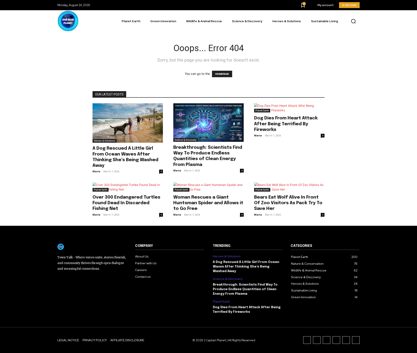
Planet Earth (262, 110)
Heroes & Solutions (104, 140)
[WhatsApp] (356, 340)
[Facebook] (307, 340)
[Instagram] (317, 340)
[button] (353, 21)
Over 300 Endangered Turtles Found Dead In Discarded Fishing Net (126, 203)
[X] (346, 340)
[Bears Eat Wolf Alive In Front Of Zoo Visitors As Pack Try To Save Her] (289, 187)
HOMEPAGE (222, 73)
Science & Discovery (185, 139)
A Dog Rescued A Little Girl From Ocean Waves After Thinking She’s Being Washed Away (246, 266)
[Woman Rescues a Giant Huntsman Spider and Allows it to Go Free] (208, 187)
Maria (96, 171)
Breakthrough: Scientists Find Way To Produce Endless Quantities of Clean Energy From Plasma (245, 289)
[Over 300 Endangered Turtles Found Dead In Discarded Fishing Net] (128, 187)
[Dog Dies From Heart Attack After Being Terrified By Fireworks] (289, 107)
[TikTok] (326, 340)
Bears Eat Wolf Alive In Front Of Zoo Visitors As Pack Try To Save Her (288, 203)
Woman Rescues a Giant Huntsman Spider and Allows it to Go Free (208, 203)
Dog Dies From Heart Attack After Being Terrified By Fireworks (286, 124)
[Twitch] (336, 340)
